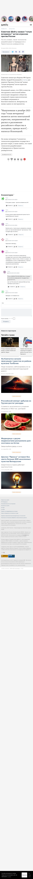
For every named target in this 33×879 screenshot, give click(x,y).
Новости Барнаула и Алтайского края (9, 513)
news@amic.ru (25, 535)
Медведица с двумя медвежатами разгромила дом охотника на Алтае (16, 440)
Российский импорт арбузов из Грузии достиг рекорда (16, 402)
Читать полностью (16, 396)
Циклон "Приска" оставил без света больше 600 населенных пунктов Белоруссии (16, 459)
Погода (2, 507)
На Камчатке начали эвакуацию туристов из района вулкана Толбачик (16, 361)
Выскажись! (6, 51)
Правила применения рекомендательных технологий (13, 515)
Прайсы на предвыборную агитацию (9, 511)
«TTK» (22, 568)
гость (7, 238)
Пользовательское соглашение (8, 503)
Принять (24, 875)
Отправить (6, 321)
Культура (12, 28)
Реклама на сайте (5, 505)
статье (25, 80)
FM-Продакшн (4, 501)
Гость (7, 197)
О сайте (3, 509)
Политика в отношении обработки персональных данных (14, 517)
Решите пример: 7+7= (7, 318)
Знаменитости (6, 154)
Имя (3, 303)
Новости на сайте (5, 499)
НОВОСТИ (4, 28)
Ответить (20, 205)
